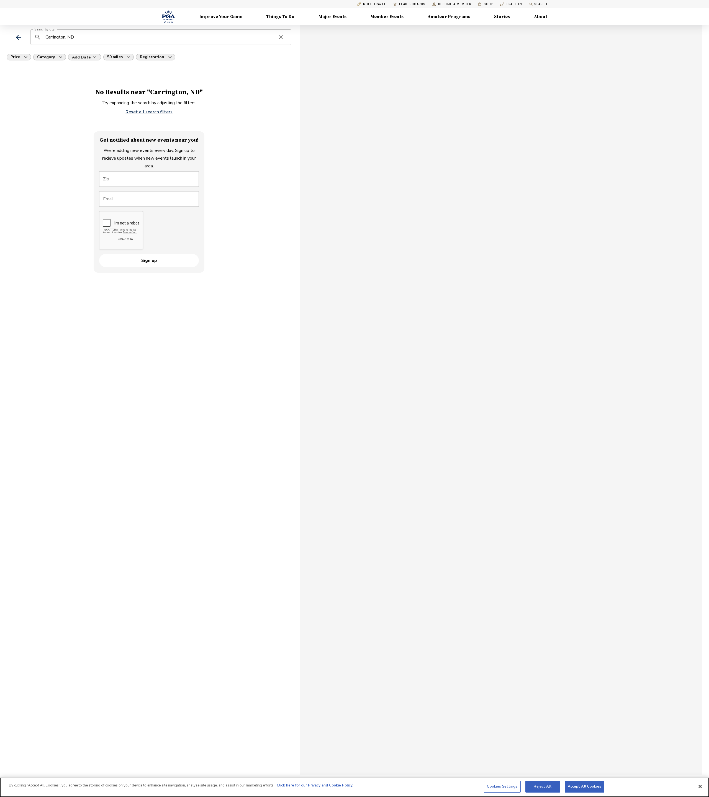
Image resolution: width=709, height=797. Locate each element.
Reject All (542, 786)
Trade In (511, 4)
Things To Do (280, 16)
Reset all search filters (149, 112)
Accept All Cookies (584, 786)
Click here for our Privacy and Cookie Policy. (315, 785)
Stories (502, 16)
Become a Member (454, 4)
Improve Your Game (220, 16)
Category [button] (46, 57)
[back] (18, 37)
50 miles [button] (115, 57)
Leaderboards (412, 4)
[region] (354, 787)
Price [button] (15, 57)
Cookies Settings (502, 786)
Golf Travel (374, 4)
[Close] (700, 786)
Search (540, 4)
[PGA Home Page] (168, 16)
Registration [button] (152, 57)
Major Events (332, 16)
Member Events (387, 16)
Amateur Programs (449, 16)
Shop (485, 4)
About (540, 16)
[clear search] (280, 37)
